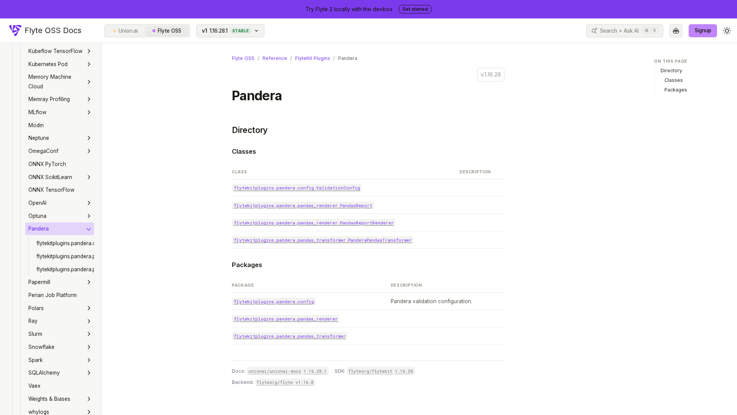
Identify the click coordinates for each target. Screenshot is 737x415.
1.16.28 (404, 371)
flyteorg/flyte (275, 382)
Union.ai (128, 31)
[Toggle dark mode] (727, 30)
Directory (250, 130)
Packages (247, 265)
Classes (244, 151)
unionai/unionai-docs (274, 371)
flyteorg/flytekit (370, 371)
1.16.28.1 (315, 371)
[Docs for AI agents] (675, 30)
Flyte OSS (169, 31)
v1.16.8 (305, 382)
